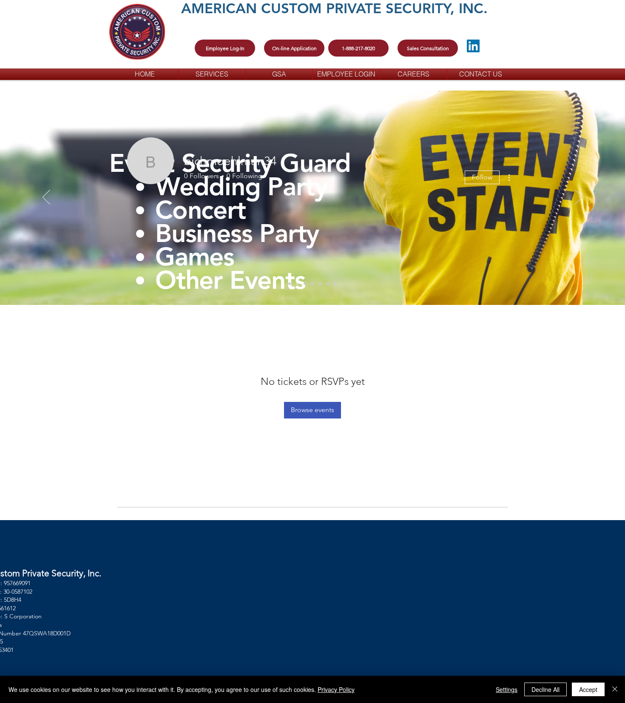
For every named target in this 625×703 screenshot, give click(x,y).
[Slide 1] (320, 283)
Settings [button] (506, 689)
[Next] (578, 198)
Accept (588, 689)
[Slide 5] (297, 283)
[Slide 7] (312, 283)
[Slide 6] (335, 283)
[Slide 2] (328, 283)
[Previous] (46, 198)
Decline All (545, 689)
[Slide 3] (305, 283)
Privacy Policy (336, 689)
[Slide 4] (289, 283)
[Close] (615, 689)
